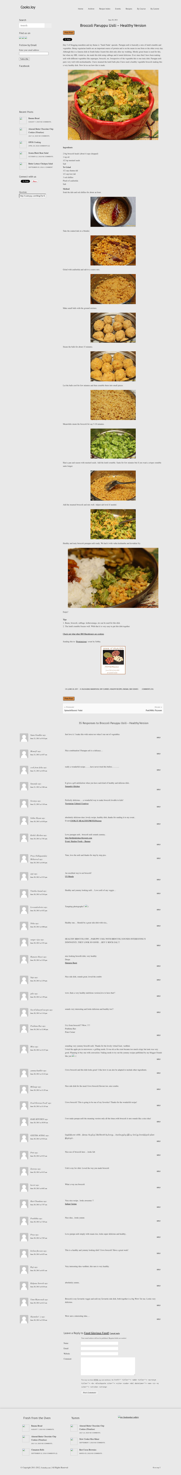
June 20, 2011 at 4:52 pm (38, 910)
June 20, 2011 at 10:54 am (39, 1122)
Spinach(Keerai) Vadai (73, 710)
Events (118, 8)
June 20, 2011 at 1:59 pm (38, 997)
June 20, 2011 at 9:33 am (38, 1156)
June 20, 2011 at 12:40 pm (39, 1029)
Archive (91, 8)
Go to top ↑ (156, 1467)
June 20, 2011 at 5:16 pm (38, 894)
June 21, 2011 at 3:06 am (38, 787)
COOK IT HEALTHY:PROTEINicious (86, 820)
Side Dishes (133, 689)
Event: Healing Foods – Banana (77, 841)
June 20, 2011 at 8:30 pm (38, 821)
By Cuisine (155, 8)
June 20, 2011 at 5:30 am (38, 1320)
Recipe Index (104, 8)
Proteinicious (81, 641)
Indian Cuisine (71, 1203)
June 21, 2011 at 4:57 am (38, 755)
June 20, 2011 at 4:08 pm (38, 927)
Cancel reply (115, 1333)
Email (66, 1348)
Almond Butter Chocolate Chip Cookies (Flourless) (40, 131)
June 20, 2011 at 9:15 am (38, 1172)
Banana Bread (33, 118)
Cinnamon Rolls (37, 1449)
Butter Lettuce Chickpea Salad (40, 163)
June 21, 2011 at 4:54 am (38, 771)
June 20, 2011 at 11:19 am (39, 1106)
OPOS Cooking (34, 142)
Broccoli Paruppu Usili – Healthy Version (113, 25)
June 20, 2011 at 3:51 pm (38, 943)
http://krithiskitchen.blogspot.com (78, 838)
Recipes (129, 8)
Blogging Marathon (90, 689)
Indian (125, 689)
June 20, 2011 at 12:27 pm (39, 1050)
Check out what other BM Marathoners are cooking (83, 634)
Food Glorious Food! (96, 1333)
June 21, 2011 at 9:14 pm (38, 738)
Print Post (69, 33)
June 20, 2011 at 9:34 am (38, 1139)
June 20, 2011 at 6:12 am (38, 1303)
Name (66, 1343)
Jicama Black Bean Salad (38, 153)
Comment (67, 1358)
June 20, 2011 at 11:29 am (39, 1090)
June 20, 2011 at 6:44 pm (38, 862)
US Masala (69, 876)
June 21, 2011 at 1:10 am (38, 804)
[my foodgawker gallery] (128, 1417)
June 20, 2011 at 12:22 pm (39, 1074)
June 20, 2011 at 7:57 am (38, 1204)
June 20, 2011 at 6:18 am (38, 1287)
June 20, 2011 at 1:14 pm (38, 1013)
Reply (158, 737)
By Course (141, 8)
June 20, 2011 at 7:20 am (38, 1222)
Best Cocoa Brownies (87, 1449)
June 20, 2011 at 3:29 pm (38, 960)
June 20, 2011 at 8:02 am (38, 1188)
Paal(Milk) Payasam (154, 710)
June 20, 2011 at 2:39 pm (38, 981)
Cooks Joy (28, 7)
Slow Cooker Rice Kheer (89, 1439)
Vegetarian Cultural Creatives (77, 803)
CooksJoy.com (45, 1468)
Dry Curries (104, 689)
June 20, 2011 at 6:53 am (38, 1254)
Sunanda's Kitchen (72, 786)
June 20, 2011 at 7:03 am (38, 1238)
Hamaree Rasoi (71, 962)
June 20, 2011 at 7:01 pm (38, 839)
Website (67, 1353)
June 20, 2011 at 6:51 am (38, 1270)
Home (80, 8)
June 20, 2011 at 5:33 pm (38, 877)
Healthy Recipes (116, 689)
